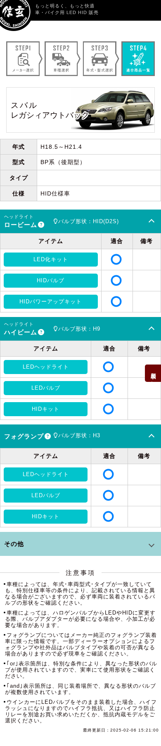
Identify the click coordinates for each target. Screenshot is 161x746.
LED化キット (50, 259)
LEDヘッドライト (46, 367)
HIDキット (45, 409)
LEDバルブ (45, 388)
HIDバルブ (50, 280)
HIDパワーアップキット (50, 301)
